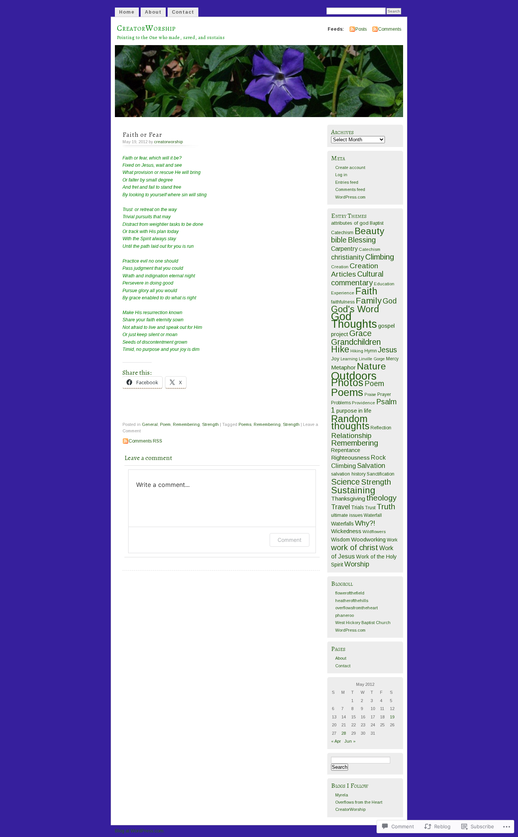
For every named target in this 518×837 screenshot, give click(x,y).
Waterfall (373, 515)
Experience (342, 293)
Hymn (370, 351)
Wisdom (340, 540)
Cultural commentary (357, 278)
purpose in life (353, 410)
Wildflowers (374, 531)
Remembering (186, 424)
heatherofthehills (351, 600)
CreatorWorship (146, 28)
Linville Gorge (372, 359)
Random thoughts (350, 422)
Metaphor (343, 367)
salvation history (348, 474)
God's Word (355, 309)
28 (343, 733)
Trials (357, 507)
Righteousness (350, 457)
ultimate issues (347, 515)
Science (345, 482)
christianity (347, 257)
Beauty (369, 231)
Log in (341, 174)
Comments (389, 29)
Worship (356, 564)
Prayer (384, 394)
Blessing (362, 240)
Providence (363, 403)
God (390, 301)
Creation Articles (354, 270)
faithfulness (343, 302)
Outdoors (354, 375)
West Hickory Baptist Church (363, 622)
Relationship (351, 436)
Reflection (380, 427)
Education (384, 284)
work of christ (354, 547)
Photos (347, 382)
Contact (183, 12)
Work (392, 540)
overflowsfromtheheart (356, 607)
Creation (339, 266)
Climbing (379, 256)
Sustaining (353, 490)
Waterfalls (342, 524)
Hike (340, 349)
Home (127, 12)
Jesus (387, 350)
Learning (349, 359)
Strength (210, 424)
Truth (386, 506)
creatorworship (168, 141)
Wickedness (346, 531)
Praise (370, 394)
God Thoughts (354, 320)
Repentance (345, 450)
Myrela (341, 795)
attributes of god (350, 223)
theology (381, 497)
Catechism (369, 249)
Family (368, 300)
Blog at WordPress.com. (140, 831)
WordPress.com (350, 197)
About (153, 12)
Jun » (350, 741)
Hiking (356, 351)
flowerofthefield (349, 593)
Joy (335, 358)
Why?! (365, 523)
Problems (341, 402)
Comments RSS (145, 441)
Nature (371, 366)
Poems (245, 424)
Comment (289, 540)
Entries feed (346, 182)
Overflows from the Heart (358, 802)
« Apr (336, 741)
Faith (366, 291)
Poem (165, 424)
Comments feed (350, 189)
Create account (350, 167)
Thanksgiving (348, 498)
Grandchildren (356, 342)
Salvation (371, 465)
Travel (340, 507)
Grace (360, 333)
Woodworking (368, 539)
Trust (370, 507)
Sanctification (380, 474)
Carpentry (344, 249)
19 (392, 717)
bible (339, 240)
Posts (361, 29)
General (150, 424)
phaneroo (344, 615)
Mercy (392, 358)
